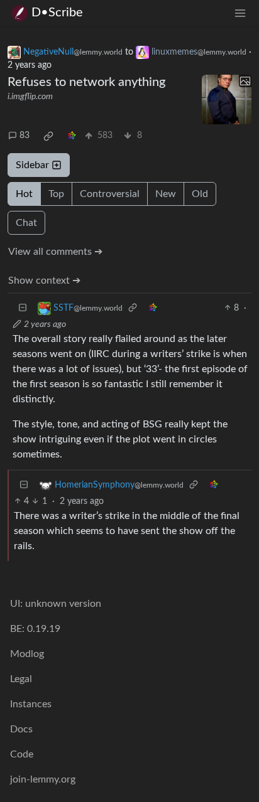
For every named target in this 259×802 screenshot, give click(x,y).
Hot (24, 194)
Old (200, 194)
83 (24, 135)
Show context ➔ (44, 280)
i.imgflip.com (30, 96)
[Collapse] (23, 308)
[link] (48, 136)
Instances (31, 704)
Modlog (27, 654)
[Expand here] (226, 99)
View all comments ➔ (55, 252)
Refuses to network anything (86, 82)
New (165, 194)
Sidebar (32, 165)
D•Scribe (57, 12)
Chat (26, 223)
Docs (21, 729)
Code (21, 754)
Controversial (110, 194)
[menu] (240, 13)
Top (56, 194)
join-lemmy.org (42, 779)
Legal (21, 679)
